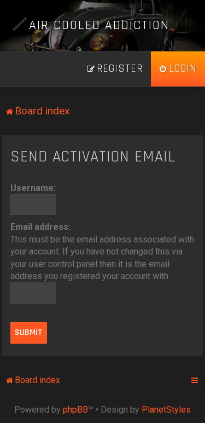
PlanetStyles (166, 409)
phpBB (75, 409)
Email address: (40, 227)
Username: (33, 188)
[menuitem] (178, 68)
